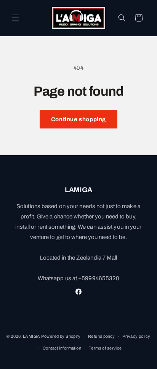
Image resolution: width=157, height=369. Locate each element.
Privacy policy (136, 336)
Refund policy (101, 336)
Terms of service (105, 348)
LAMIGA (31, 336)
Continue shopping (78, 119)
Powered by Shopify (60, 336)
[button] (15, 18)
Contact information (62, 348)
